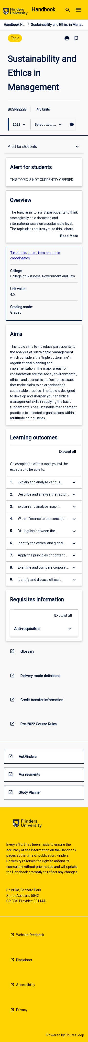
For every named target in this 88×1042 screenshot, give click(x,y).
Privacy (21, 1010)
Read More (69, 236)
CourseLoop (75, 1035)
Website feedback (30, 935)
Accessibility (25, 985)
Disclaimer (24, 960)
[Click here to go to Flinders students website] (15, 12)
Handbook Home (15, 25)
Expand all (67, 451)
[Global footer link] (27, 824)
